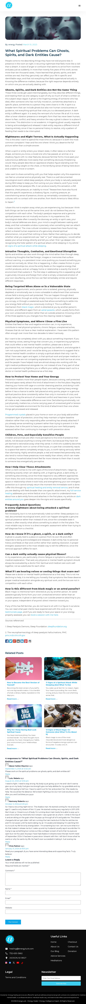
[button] (79, 5)
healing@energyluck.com (19, 949)
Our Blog (55, 951)
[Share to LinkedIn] (22, 641)
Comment (10, 871)
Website (8, 908)
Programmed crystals (15, 414)
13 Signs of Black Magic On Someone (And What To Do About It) (61, 732)
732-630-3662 (16, 953)
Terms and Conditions (15, 977)
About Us (55, 946)
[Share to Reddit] (18, 641)
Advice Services (58, 956)
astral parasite (48, 310)
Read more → (13, 699)
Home (53, 942)
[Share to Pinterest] (25, 641)
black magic (28, 307)
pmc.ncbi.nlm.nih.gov (15, 635)
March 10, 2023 (30, 44)
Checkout (72, 942)
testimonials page (13, 612)
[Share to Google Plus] (14, 641)
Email (8, 898)
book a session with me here (44, 615)
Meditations (56, 960)
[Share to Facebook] (7, 641)
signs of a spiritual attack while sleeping (27, 246)
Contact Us (73, 946)
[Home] (9, 6)
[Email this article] (30, 641)
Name (8, 889)
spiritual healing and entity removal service (47, 487)
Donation (72, 951)
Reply (7, 774)
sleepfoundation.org (57, 626)
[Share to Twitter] (10, 641)
